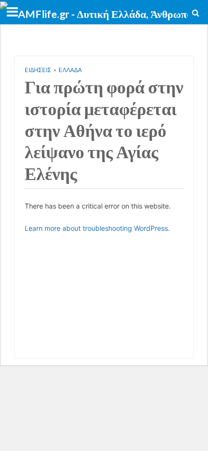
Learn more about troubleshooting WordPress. (97, 228)
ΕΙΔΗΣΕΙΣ (38, 70)
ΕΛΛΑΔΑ (70, 70)
